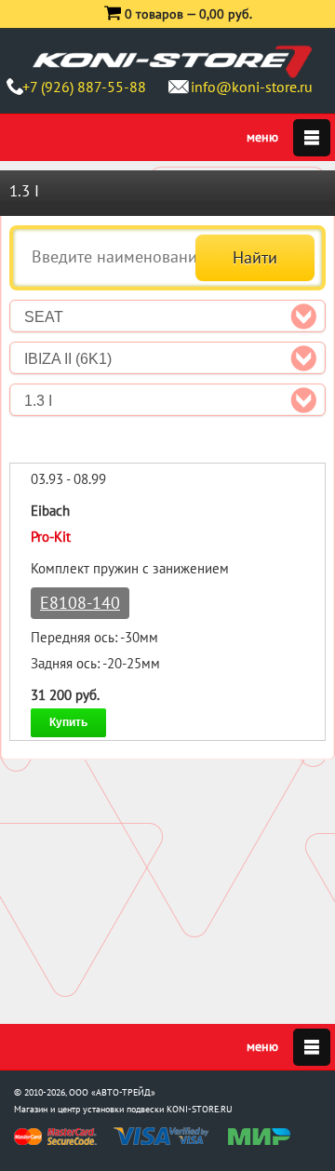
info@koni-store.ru (252, 86)
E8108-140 (80, 602)
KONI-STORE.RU (200, 1109)
